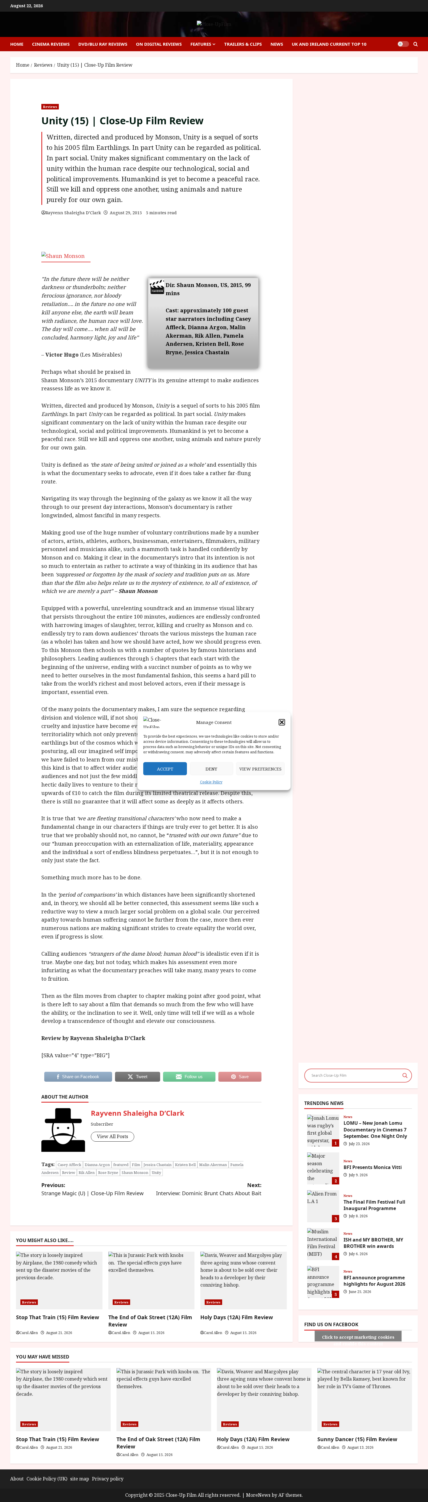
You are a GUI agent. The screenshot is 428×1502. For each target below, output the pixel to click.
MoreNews (258, 1495)
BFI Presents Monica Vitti (323, 1168)
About (17, 1479)
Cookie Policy (211, 782)
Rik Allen (87, 1172)
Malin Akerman (213, 1164)
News (276, 44)
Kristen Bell (185, 1164)
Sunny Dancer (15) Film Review (357, 1439)
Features (200, 44)
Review (68, 1172)
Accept (165, 769)
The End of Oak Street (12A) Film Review (150, 1321)
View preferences (260, 769)
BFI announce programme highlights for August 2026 (323, 1282)
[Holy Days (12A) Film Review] (264, 1399)
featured (120, 1164)
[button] (282, 722)
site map (79, 1479)
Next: (208, 1189)
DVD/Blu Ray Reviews (102, 44)
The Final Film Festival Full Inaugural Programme (323, 1206)
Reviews (50, 106)
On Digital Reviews (159, 44)
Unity (156, 1172)
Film (136, 1164)
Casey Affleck (69, 1164)
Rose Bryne (108, 1172)
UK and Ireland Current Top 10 (329, 44)
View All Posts (112, 1136)
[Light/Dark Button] (403, 44)
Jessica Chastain (157, 1164)
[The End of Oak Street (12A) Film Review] (163, 1399)
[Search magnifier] (405, 1075)
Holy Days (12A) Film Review (253, 1439)
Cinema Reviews (51, 44)
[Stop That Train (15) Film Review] (63, 1399)
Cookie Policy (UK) (46, 1479)
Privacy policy (107, 1479)
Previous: (92, 1189)
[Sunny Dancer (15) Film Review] (364, 1399)
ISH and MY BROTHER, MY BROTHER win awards (323, 1244)
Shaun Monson (135, 1172)
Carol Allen (29, 1332)
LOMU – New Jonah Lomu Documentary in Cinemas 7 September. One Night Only (323, 1131)
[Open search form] (415, 44)
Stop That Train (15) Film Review (57, 1439)
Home (16, 44)
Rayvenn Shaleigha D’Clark (73, 212)
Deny (211, 769)
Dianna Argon (97, 1164)
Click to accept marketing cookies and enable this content (358, 1338)
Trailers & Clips (243, 44)
